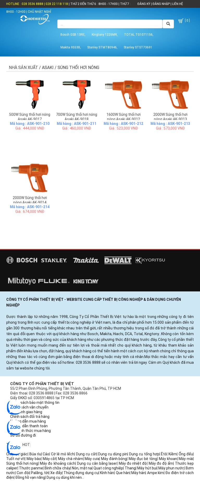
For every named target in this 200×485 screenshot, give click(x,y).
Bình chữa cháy (57, 468)
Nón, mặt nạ (82, 468)
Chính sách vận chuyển (29, 407)
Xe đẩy (56, 473)
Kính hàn (107, 473)
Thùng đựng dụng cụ (81, 473)
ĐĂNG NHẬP (161, 4)
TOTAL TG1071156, (138, 34)
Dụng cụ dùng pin (112, 454)
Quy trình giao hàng (26, 412)
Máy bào (34, 459)
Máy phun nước (171, 468)
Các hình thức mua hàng (30, 431)
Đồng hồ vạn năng (30, 477)
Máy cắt (50, 459)
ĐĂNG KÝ (144, 4)
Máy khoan (168, 459)
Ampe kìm (155, 473)
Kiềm (172, 454)
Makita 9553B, (70, 47)
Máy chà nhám (70, 459)
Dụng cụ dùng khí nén (64, 477)
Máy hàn (138, 473)
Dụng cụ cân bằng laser (97, 463)
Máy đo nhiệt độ (133, 463)
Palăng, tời (40, 473)
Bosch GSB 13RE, (72, 34)
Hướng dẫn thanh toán (29, 426)
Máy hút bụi (147, 468)
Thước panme (31, 468)
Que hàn (123, 473)
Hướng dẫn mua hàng (28, 421)
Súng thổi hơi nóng (22, 463)
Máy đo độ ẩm (161, 463)
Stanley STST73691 (138, 47)
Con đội (23, 473)
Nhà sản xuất (23, 67)
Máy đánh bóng (114, 459)
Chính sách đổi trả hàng (29, 416)
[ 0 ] (187, 20)
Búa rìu (35, 454)
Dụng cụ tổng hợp (144, 454)
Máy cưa (92, 459)
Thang (130, 468)
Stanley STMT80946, (102, 47)
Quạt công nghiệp (108, 468)
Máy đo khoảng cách (57, 463)
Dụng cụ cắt (86, 454)
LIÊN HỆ (177, 4)
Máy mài (186, 459)
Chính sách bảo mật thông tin (34, 402)
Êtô (164, 454)
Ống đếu (186, 454)
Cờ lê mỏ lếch (62, 454)
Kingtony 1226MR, (105, 34)
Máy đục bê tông (143, 459)
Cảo (46, 454)
